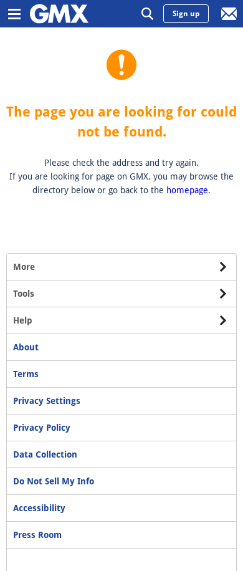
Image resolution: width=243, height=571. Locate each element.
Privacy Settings (46, 401)
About (26, 347)
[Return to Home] (59, 13)
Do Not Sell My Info (53, 481)
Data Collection (45, 454)
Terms (26, 374)
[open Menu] (13, 13)
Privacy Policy (41, 428)
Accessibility (39, 508)
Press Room (37, 535)
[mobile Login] (229, 13)
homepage (187, 190)
